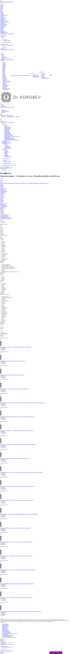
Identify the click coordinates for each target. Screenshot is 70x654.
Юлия (1, 639)
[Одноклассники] (2, 173)
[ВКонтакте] (1, 173)
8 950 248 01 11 (7, 33)
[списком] (1, 219)
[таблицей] (2, 219)
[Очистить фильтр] (1, 334)
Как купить (7, 145)
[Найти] (1, 4)
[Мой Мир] (4, 173)
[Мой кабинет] (0, 109)
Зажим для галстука (27, 183)
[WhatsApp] (8, 173)
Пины (9, 183)
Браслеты (18, 183)
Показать (2, 335)
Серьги (4, 183)
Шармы (32, 183)
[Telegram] (11, 173)
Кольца (13, 183)
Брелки (15, 183)
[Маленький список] (0, 220)
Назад (7, 125)
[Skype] (9, 173)
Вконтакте (4, 46)
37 (3, 618)
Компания (6, 151)
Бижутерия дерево (45, 183)
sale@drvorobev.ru (4, 44)
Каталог (6, 126)
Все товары (40, 183)
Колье (7, 183)
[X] (5, 173)
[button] (55, 652)
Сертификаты (35, 183)
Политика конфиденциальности (7, 650)
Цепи (11, 183)
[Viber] (6, 173)
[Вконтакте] (2, 52)
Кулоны (1, 183)
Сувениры (22, 183)
